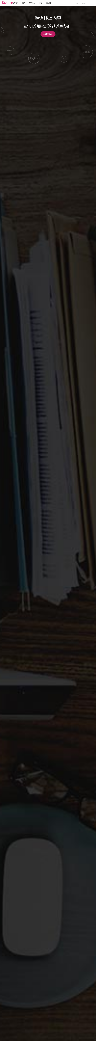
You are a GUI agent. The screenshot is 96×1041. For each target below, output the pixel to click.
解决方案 (32, 3)
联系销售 (49, 3)
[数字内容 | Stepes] (7, 3)
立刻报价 (15, 3)
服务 (23, 3)
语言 (40, 3)
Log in (84, 3)
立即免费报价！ (48, 34)
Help (76, 3)
